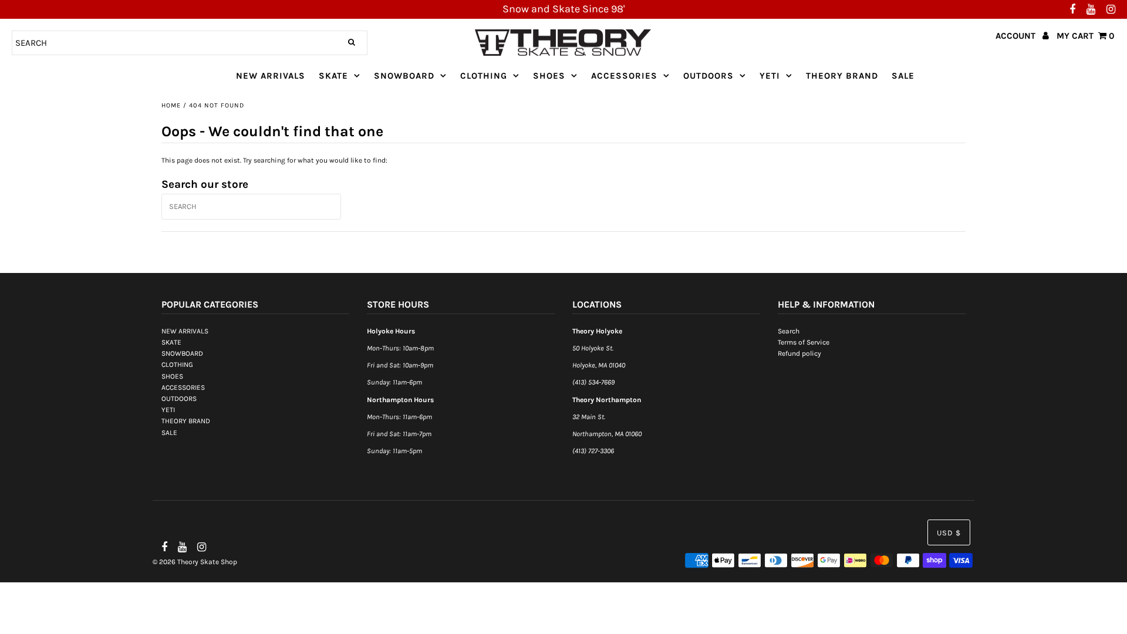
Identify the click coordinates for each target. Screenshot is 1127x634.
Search (788, 331)
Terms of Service (803, 342)
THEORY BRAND (842, 75)
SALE (903, 75)
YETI (770, 75)
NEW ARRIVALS (270, 75)
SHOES (549, 75)
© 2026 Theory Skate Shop (195, 562)
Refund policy (799, 353)
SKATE (333, 75)
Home (171, 105)
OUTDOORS (708, 75)
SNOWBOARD (404, 75)
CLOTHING (483, 75)
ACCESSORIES (624, 75)
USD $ (949, 532)
